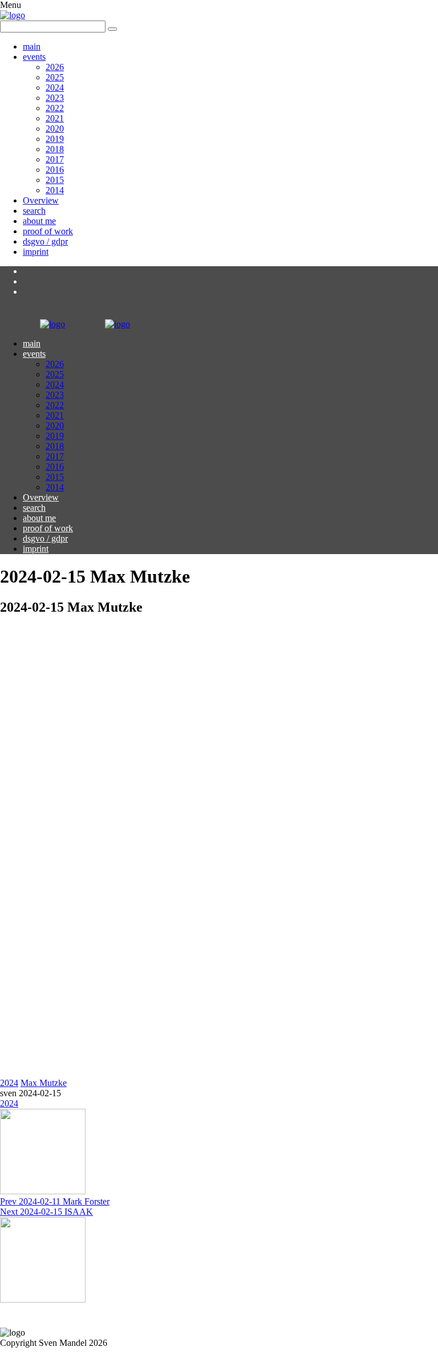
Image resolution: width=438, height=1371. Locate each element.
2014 (55, 190)
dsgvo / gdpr (45, 241)
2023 (55, 98)
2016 (55, 169)
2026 (55, 67)
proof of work (48, 231)
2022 (55, 108)
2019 (55, 139)
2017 (55, 159)
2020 (55, 128)
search (34, 210)
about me (39, 221)
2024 (55, 87)
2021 (55, 118)
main (31, 46)
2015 (55, 180)
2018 (55, 149)
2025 (55, 77)
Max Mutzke (44, 1083)
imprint (35, 252)
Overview (41, 200)
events (34, 57)
